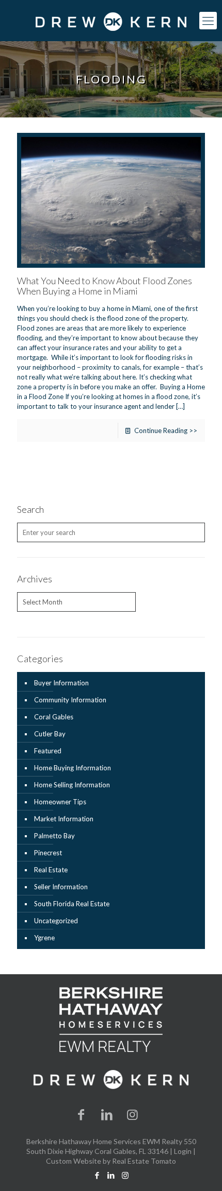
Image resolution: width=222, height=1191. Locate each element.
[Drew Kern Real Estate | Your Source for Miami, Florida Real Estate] (111, 20)
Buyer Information (61, 683)
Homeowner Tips (60, 802)
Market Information (63, 819)
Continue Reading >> (165, 430)
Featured (47, 751)
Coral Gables (53, 717)
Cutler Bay (50, 734)
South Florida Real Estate (71, 904)
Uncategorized (56, 921)
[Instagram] (132, 1114)
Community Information (70, 700)
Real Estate (51, 870)
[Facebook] (81, 1114)
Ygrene (44, 938)
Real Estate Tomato (144, 1161)
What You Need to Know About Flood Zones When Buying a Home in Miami (104, 286)
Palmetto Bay (54, 836)
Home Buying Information (72, 768)
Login (183, 1151)
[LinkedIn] (107, 1114)
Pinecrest (48, 853)
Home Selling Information (72, 785)
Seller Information (61, 887)
